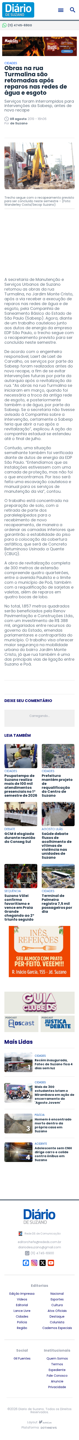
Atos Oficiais (57, 1311)
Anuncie (57, 1381)
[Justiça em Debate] (58, 1024)
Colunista (57, 1322)
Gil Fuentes (22, 1358)
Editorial (22, 1305)
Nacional (57, 1293)
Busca (73, 10)
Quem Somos (57, 1358)
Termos (57, 1364)
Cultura (57, 1305)
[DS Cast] (21, 1024)
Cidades (22, 1316)
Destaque (57, 1316)
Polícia (22, 1322)
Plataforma (30, 1428)
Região (22, 1328)
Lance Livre (22, 1311)
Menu (62, 10)
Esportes (57, 1299)
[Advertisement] (39, 240)
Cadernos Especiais (57, 1328)
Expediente (57, 1370)
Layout (32, 1422)
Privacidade (57, 1387)
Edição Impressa (21, 1293)
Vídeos (22, 1299)
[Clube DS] (39, 1003)
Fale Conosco (57, 1375)
